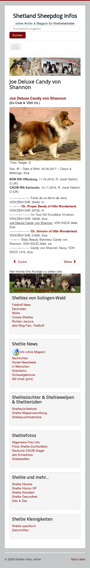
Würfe (16, 313)
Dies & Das (19, 501)
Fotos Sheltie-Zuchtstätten (30, 446)
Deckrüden (19, 309)
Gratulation (19, 370)
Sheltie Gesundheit (24, 496)
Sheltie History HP (24, 488)
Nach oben (78, 559)
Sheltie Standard (23, 492)
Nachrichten (20, 358)
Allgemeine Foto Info (26, 442)
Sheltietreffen (21, 459)
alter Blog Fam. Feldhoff (28, 325)
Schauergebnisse (23, 375)
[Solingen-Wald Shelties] (45, 282)
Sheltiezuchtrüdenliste (27, 417)
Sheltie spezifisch (24, 526)
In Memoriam (21, 366)
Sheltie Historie (22, 484)
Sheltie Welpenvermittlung (29, 413)
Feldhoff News (21, 305)
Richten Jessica (22, 321)
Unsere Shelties (22, 317)
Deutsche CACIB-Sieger (28, 450)
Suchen (17, 35)
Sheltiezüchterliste (24, 409)
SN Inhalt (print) (22, 379)
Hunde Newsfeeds (24, 362)
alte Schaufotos (22, 455)
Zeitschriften (20, 530)
